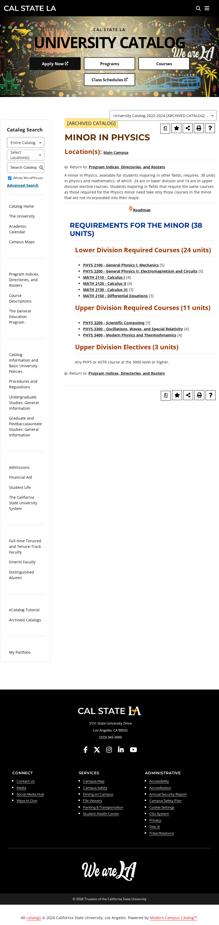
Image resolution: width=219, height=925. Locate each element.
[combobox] (163, 115)
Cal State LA (30, 8)
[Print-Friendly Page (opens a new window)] (199, 128)
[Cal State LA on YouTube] (133, 750)
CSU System (159, 814)
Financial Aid (20, 477)
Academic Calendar (17, 229)
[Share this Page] (188, 128)
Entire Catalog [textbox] (23, 142)
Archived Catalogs (25, 619)
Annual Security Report (168, 794)
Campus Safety (95, 788)
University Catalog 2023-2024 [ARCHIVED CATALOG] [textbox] (159, 115)
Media (21, 788)
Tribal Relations (161, 833)
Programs (109, 63)
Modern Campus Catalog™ (173, 917)
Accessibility (159, 781)
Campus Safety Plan (165, 801)
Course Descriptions (20, 298)
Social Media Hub (30, 794)
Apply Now (53, 63)
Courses (164, 63)
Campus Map (93, 781)
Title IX (154, 827)
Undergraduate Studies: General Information (24, 402)
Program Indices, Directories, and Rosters (24, 280)
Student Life (20, 487)
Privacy (155, 820)
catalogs (33, 917)
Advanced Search (22, 185)
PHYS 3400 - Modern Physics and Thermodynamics (129, 335)
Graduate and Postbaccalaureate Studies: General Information (25, 427)
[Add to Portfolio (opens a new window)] (176, 128)
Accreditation (160, 788)
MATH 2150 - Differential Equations (115, 295)
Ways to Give (27, 801)
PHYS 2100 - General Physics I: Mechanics (121, 265)
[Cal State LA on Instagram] (111, 750)
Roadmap (142, 209)
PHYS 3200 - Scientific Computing (113, 322)
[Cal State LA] (109, 711)
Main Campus (115, 152)
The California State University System (23, 503)
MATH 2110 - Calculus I (104, 277)
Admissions (19, 467)
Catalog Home (21, 206)
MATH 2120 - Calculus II (104, 283)
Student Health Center (101, 814)
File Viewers (92, 801)
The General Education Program (20, 316)
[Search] (198, 8)
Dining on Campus (98, 794)
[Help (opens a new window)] (210, 128)
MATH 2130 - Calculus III (105, 289)
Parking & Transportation (103, 807)
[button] (207, 8)
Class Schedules (107, 79)
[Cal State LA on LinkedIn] (123, 750)
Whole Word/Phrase (28, 178)
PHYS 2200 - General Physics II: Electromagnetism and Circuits (140, 271)
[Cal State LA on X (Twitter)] (99, 750)
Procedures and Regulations (23, 384)
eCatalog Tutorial (24, 609)
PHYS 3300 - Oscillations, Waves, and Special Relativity (133, 328)
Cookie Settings (161, 807)
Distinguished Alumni (21, 575)
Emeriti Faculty (22, 561)
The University (22, 216)
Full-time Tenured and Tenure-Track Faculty (25, 546)
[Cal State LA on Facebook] (88, 750)
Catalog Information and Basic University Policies (23, 363)
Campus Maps (22, 241)
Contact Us (26, 781)
